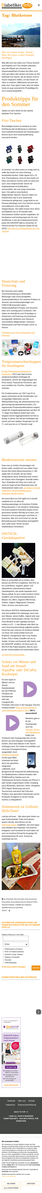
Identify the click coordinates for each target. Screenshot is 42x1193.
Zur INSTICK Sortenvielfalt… (14, 655)
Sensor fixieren (8, 905)
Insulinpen (6, 902)
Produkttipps (31, 902)
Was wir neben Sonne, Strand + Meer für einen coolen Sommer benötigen (18, 55)
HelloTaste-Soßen (9, 825)
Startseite (11, 1101)
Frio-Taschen (19, 899)
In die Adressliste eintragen (14, 967)
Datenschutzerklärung (27, 1105)
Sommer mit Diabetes (23, 905)
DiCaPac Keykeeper (10, 755)
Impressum (10, 1105)
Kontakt (31, 1101)
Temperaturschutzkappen (12, 908)
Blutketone (8, 899)
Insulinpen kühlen (18, 902)
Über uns (22, 1101)
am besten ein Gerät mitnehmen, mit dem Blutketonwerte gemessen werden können (21, 490)
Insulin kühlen (31, 899)
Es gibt (5, 371)
